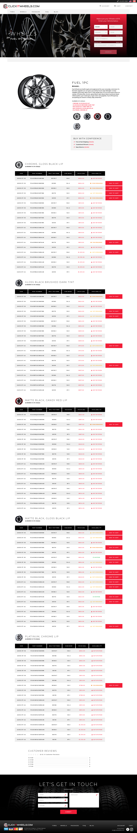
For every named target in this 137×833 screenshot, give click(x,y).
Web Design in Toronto (38, 829)
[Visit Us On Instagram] (131, 829)
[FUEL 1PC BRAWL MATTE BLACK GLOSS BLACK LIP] (108, 116)
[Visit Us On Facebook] (127, 829)
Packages (36, 12)
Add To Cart (114, 183)
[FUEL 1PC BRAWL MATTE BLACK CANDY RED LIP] (97, 116)
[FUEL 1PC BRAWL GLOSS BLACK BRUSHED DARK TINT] (87, 116)
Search (108, 52)
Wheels (23, 12)
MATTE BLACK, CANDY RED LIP (82, 106)
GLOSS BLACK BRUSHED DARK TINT (84, 105)
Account (105, 6)
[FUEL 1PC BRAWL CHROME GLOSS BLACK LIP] (77, 116)
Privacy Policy (120, 828)
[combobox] (101, 27)
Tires (12, 12)
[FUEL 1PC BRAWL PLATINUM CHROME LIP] (77, 126)
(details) (91, 142)
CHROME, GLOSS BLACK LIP (81, 103)
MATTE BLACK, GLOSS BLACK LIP (83, 108)
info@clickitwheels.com (118, 830)
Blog (56, 12)
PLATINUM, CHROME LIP (80, 110)
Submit (68, 812)
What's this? (119, 36)
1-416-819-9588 (123, 1)
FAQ (47, 12)
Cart (118, 6)
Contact (129, 6)
